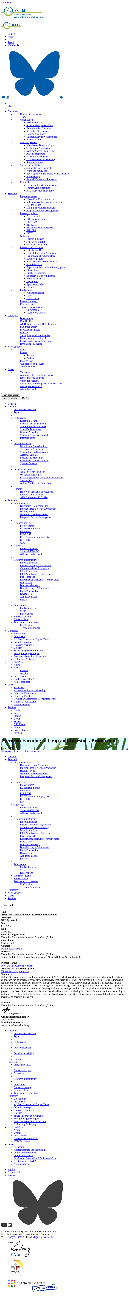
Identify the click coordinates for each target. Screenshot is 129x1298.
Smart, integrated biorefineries (35, 335)
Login (17, 718)
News (23, 349)
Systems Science (34, 162)
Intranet (17, 715)
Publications (26, 290)
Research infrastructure (31, 247)
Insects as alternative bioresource (36, 341)
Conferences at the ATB (32, 363)
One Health (26, 321)
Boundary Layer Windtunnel (40, 275)
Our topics (13, 315)
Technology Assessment (38, 148)
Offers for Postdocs (29, 380)
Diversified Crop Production (40, 199)
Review (30, 355)
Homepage (6, 751)
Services (12, 707)
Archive (30, 358)
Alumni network (28, 389)
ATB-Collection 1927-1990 (40, 190)
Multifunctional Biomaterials (40, 207)
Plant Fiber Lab (34, 264)
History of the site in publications (42, 185)
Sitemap (18, 733)
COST (29, 233)
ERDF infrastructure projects (40, 227)
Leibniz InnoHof (34, 250)
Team (23, 117)
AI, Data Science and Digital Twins (38, 324)
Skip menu (6, 2)
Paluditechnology (28, 326)
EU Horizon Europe (36, 219)
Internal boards (33, 139)
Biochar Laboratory (36, 273)
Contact (11, 33)
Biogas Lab (32, 270)
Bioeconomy (26, 318)
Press (10, 36)
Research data (27, 304)
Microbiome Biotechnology (40, 145)
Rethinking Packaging (31, 344)
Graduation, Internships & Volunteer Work (41, 383)
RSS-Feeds (13, 45)
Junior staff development (38, 168)
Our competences (28, 142)
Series (29, 295)
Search (11, 42)
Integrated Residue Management (42, 210)
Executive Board (34, 122)
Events (23, 352)
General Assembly (35, 134)
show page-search (11, 395)
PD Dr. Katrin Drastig (12, 948)
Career (11, 369)
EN (9, 106)
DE (9, 103)
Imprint (17, 727)
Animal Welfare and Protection (41, 179)
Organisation (26, 119)
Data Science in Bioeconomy (40, 159)
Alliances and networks (38, 244)
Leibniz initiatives (35, 239)
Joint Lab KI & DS (35, 241)
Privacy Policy (21, 730)
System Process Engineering (40, 151)
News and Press (15, 346)
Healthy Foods (33, 204)
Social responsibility (30, 165)
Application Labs (35, 284)
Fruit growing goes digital (33, 338)
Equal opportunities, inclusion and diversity (47, 173)
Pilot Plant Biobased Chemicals (42, 261)
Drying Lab (32, 281)
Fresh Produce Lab (35, 278)
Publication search (35, 292)
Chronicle (25, 182)
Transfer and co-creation (32, 307)
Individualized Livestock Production (44, 202)
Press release (26, 361)
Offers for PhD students (32, 378)
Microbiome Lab (34, 258)
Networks (25, 236)
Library (30, 287)
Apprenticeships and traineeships (36, 375)
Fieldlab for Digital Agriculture (41, 253)
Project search (33, 216)
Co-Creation (32, 309)
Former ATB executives (38, 187)
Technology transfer (36, 312)
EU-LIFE (31, 230)
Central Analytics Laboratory (40, 256)
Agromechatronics (35, 153)
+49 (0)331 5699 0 (15, 1237)
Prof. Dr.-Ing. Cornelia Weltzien (17, 965)
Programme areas (28, 196)
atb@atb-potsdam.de (43, 1237)
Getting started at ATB (31, 386)
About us (12, 111)
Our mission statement (31, 114)
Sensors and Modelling (37, 156)
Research (12, 193)
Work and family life (36, 170)
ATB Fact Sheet (28, 366)
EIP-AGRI (31, 224)
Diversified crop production (15, 971)
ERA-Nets (31, 222)
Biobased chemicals (30, 329)
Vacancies (25, 372)
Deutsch (12, 403)
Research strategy (29, 301)
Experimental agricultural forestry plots (45, 267)
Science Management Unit (39, 125)
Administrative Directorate (39, 128)
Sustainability (33, 176)
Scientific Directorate (36, 131)
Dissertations (32, 298)
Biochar (24, 332)
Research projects (29, 213)
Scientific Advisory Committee (41, 136)
